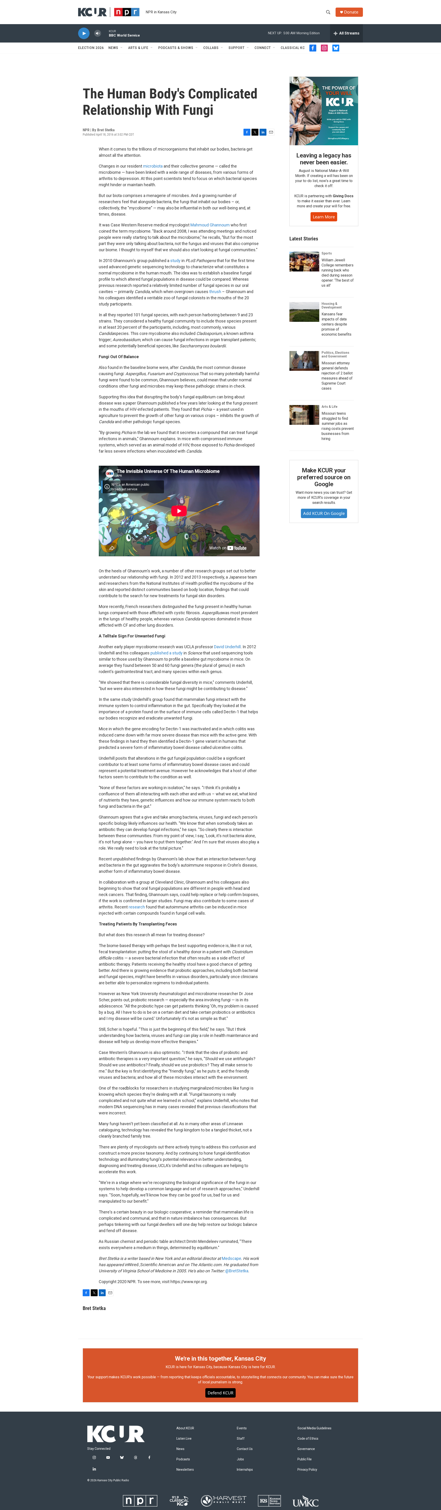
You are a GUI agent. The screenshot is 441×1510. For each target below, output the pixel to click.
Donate (351, 12)
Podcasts (183, 1459)
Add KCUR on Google (324, 513)
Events (242, 1428)
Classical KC (293, 48)
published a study (166, 653)
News (113, 48)
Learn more (324, 217)
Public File (304, 1459)
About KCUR (185, 1428)
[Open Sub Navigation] (122, 48)
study (175, 260)
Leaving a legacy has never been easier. (323, 159)
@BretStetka (236, 1270)
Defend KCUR (220, 1393)
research (137, 907)
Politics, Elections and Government (335, 354)
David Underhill (227, 646)
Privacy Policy (307, 1469)
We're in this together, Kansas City (220, 1358)
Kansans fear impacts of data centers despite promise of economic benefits (336, 324)
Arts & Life (138, 48)
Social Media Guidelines (314, 1428)
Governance (306, 1449)
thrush (215, 291)
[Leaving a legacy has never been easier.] (324, 111)
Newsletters (185, 1469)
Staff (241, 1438)
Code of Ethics (307, 1438)
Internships (245, 1469)
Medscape (231, 1258)
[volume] (98, 33)
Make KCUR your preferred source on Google (323, 477)
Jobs (240, 1459)
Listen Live (184, 1438)
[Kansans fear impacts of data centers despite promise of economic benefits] (304, 312)
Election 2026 (91, 48)
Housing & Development (332, 305)
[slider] (105, 33)
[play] (84, 33)
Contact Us (245, 1449)
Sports (327, 253)
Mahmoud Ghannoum (210, 225)
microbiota (153, 166)
